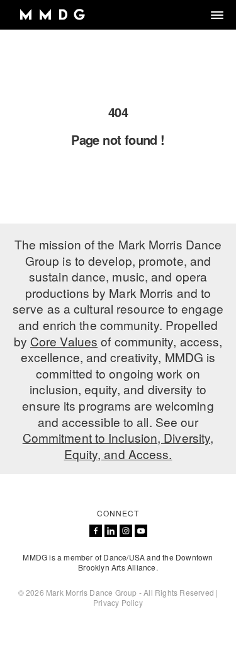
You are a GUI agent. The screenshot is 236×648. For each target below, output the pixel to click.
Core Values (64, 341)
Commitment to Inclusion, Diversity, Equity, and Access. (118, 445)
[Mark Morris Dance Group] (52, 15)
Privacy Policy (118, 602)
